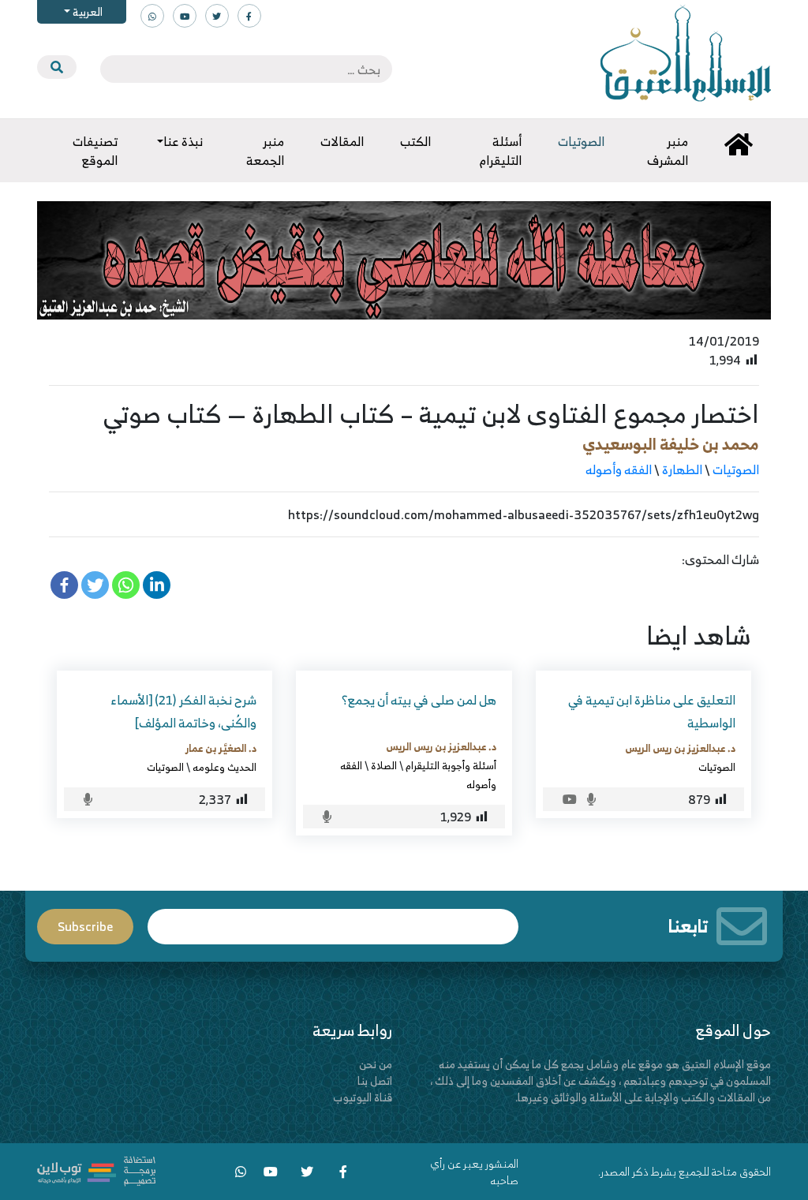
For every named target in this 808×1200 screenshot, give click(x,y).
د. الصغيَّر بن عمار (220, 748)
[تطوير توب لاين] (96, 1169)
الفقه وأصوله (618, 469)
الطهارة (682, 469)
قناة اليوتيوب (362, 1097)
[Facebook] (64, 585)
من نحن (375, 1064)
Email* (333, 919)
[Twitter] (95, 585)
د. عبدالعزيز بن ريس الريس (680, 748)
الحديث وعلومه (224, 767)
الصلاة (384, 765)
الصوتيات (736, 469)
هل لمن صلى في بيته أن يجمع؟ (419, 700)
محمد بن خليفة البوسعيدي (670, 444)
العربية (86, 11)
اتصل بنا (374, 1080)
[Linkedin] (156, 585)
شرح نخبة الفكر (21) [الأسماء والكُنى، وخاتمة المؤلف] (183, 711)
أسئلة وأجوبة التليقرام (451, 765)
